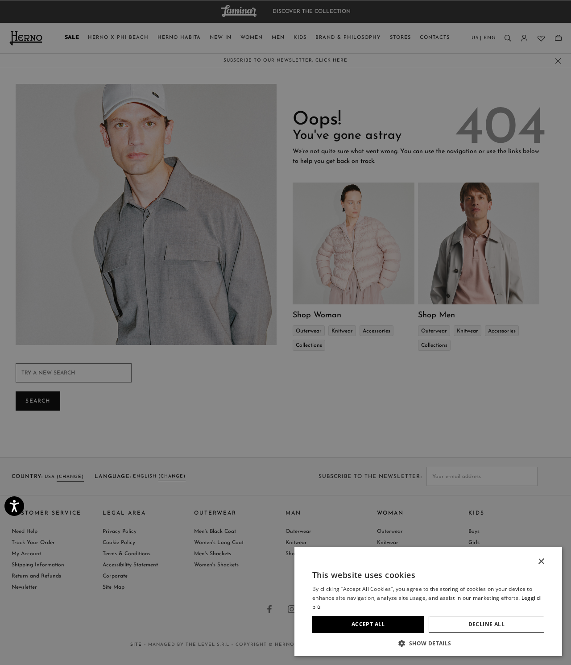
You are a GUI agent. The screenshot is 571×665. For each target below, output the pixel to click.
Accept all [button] (368, 624)
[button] (428, 643)
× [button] (541, 561)
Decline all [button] (486, 624)
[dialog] (285, 332)
